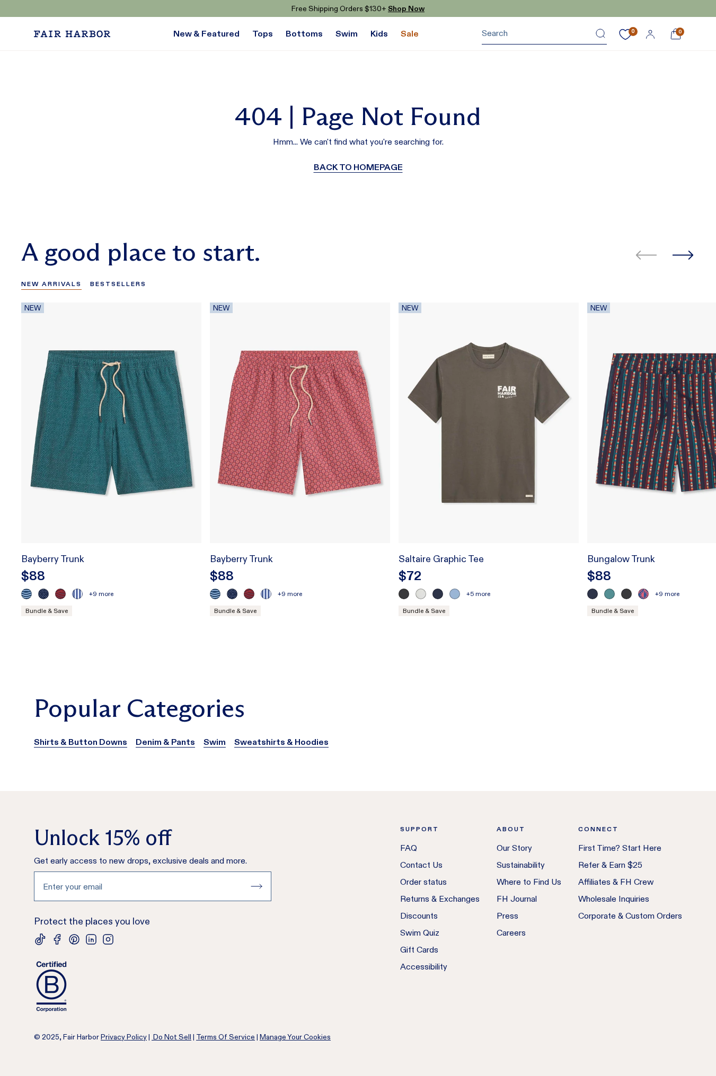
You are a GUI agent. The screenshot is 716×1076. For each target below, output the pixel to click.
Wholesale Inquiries (613, 899)
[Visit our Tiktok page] (40, 939)
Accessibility (423, 967)
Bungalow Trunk (621, 559)
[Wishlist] (625, 34)
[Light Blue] (454, 594)
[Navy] (437, 594)
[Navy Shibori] (43, 594)
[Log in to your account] (650, 34)
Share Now (401, 8)
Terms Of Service (225, 1037)
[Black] (404, 594)
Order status (423, 882)
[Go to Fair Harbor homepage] (72, 34)
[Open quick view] (182, 515)
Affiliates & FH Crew (616, 882)
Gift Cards (419, 950)
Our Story (514, 848)
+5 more (478, 594)
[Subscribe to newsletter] (256, 886)
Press (507, 916)
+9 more (101, 594)
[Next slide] (683, 255)
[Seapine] (609, 594)
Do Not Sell (171, 1037)
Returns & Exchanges (440, 899)
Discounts (419, 916)
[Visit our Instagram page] (108, 939)
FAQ (408, 848)
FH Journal (517, 899)
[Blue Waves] (26, 594)
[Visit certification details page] (152, 986)
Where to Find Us (529, 882)
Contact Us (421, 865)
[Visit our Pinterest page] (74, 939)
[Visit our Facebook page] (57, 939)
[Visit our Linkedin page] (91, 939)
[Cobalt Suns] (643, 594)
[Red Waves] (60, 594)
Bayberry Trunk (52, 559)
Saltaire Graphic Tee (441, 559)
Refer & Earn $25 (610, 865)
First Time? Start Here (619, 848)
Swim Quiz (419, 933)
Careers (511, 933)
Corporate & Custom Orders (630, 916)
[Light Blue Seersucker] (77, 594)
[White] (421, 594)
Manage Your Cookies (295, 1037)
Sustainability (521, 865)
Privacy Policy (124, 1037)
